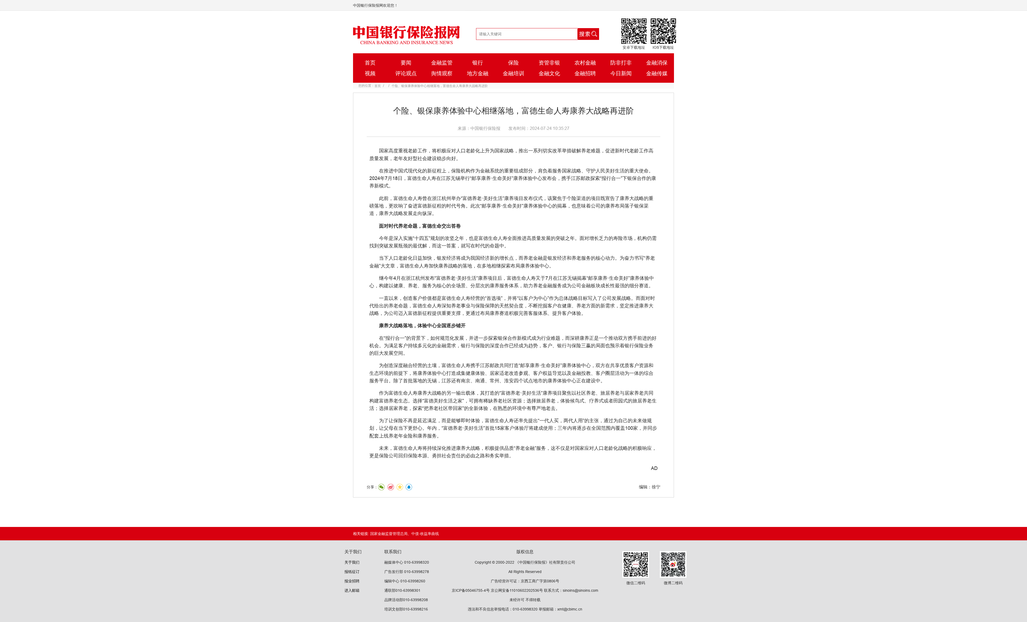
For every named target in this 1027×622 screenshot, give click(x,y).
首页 (377, 86)
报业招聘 (351, 581)
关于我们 (351, 562)
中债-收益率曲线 (425, 533)
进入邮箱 (351, 590)
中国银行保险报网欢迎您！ (375, 5)
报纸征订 (351, 572)
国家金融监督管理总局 (389, 533)
